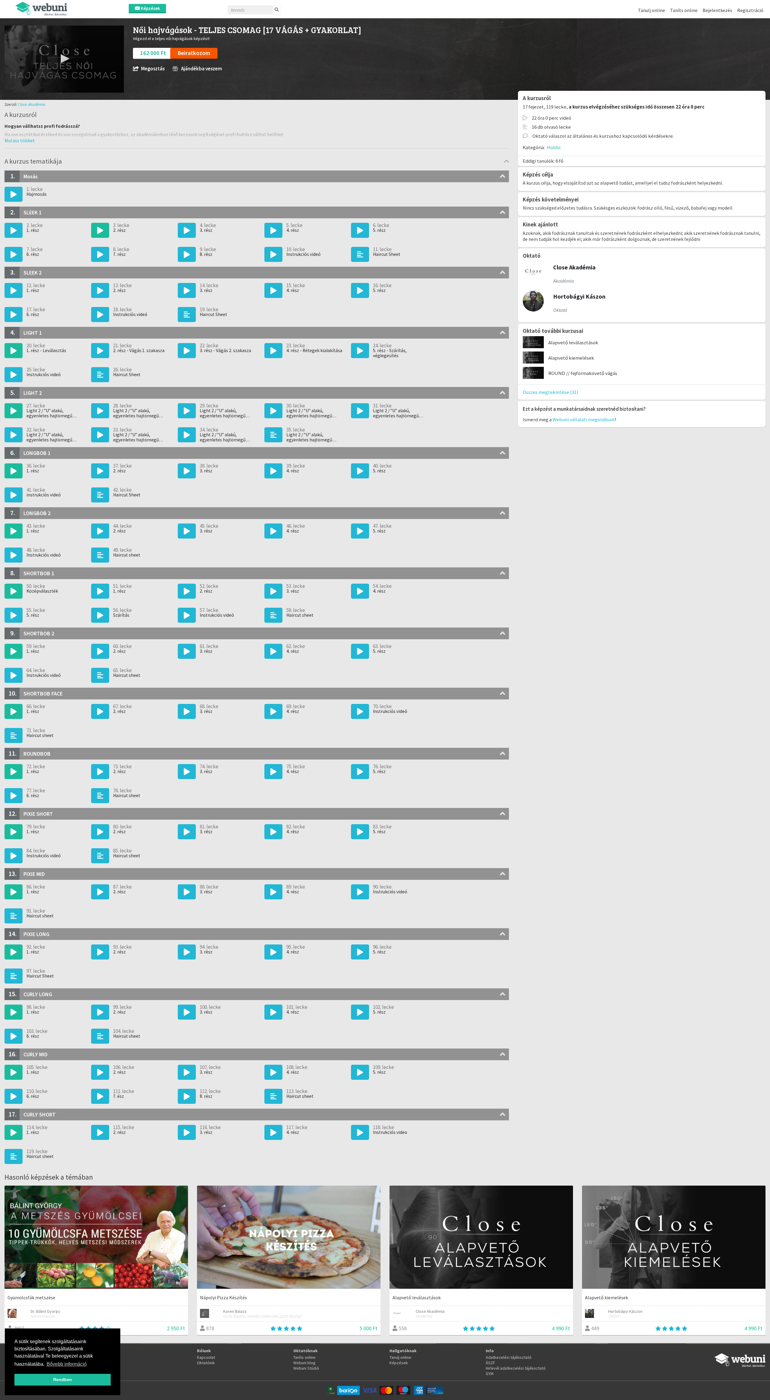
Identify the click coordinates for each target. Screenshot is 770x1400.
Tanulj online (651, 10)
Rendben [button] (62, 1379)
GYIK (490, 1373)
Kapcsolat (206, 1357)
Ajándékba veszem (201, 68)
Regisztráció (750, 10)
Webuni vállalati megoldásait (584, 419)
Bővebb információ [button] (67, 1364)
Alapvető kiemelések (571, 358)
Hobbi (553, 147)
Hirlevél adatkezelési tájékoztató (516, 1368)
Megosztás (153, 68)
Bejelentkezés (717, 10)
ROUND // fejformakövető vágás (582, 373)
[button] (64, 58)
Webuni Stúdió (306, 1368)
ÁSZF (490, 1362)
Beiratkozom (193, 53)
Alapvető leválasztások (573, 342)
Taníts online (684, 10)
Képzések (150, 8)
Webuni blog (304, 1362)
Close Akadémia (31, 104)
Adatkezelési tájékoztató (508, 1357)
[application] (64, 59)
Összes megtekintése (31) (550, 392)
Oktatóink (206, 1362)
